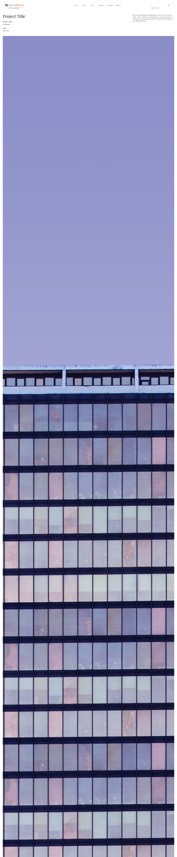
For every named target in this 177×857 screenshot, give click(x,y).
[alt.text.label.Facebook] (168, 5)
